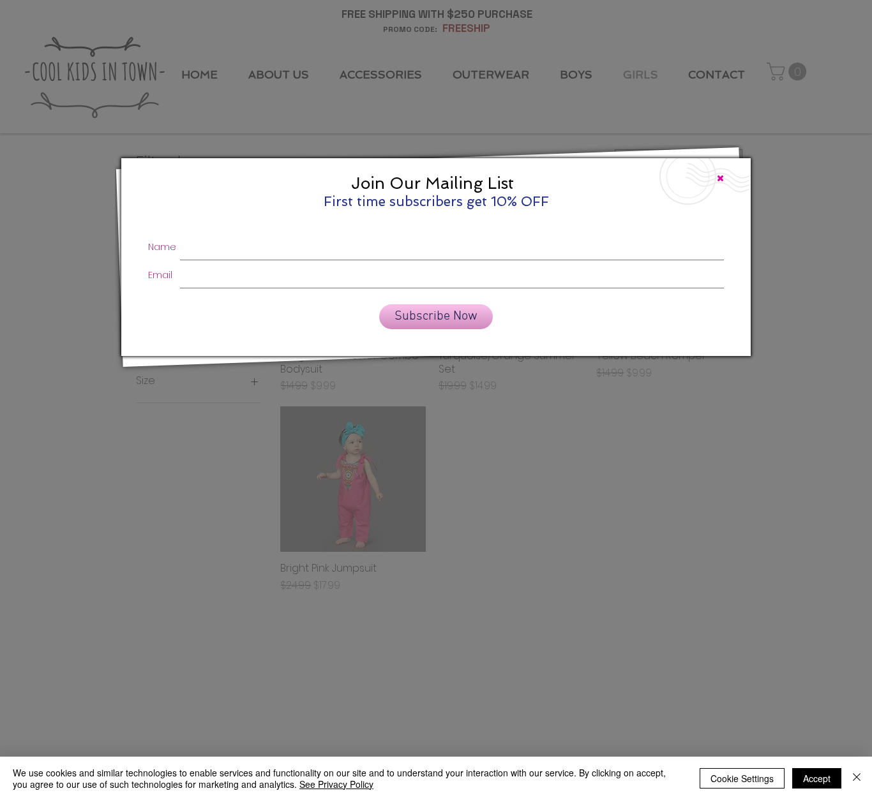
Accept (817, 778)
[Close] (856, 778)
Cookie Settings (742, 778)
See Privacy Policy (336, 784)
